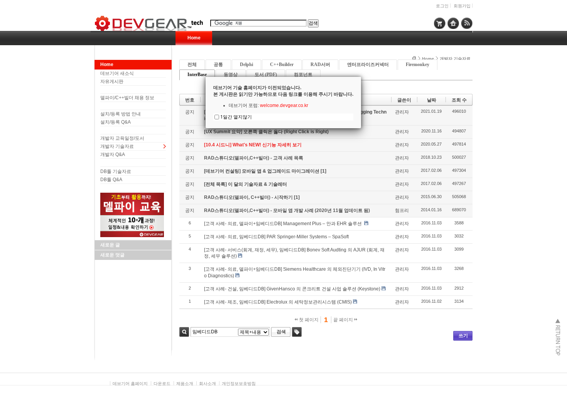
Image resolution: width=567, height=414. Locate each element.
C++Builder (282, 64)
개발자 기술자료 (117, 146)
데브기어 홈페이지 (130, 383)
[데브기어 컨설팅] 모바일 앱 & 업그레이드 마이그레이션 (262, 171)
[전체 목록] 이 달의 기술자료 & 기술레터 (245, 184)
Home (194, 38)
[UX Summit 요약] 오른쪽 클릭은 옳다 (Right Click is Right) (266, 131)
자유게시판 (111, 81)
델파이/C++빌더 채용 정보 (127, 97)
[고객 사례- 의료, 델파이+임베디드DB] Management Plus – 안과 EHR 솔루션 (283, 223)
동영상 (231, 74)
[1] (323, 171)
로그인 (442, 5)
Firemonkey (417, 64)
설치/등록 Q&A (115, 122)
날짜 (431, 100)
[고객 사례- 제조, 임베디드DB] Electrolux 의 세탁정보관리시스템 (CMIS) (278, 302)
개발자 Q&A (112, 154)
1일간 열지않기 (236, 117)
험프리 (402, 210)
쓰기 (463, 335)
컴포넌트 (303, 74)
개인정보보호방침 (239, 383)
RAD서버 (320, 64)
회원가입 (462, 5)
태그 (297, 332)
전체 (192, 64)
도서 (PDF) (266, 74)
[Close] (361, 77)
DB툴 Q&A (111, 179)
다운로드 (162, 383)
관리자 (402, 112)
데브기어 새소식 (117, 73)
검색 (184, 332)
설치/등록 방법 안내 (120, 114)
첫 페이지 (308, 319)
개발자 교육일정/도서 (122, 138)
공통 (218, 64)
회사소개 (207, 383)
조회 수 (459, 100)
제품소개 (184, 383)
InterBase (197, 74)
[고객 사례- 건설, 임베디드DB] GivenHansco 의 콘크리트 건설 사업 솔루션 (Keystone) (292, 289)
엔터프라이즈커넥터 (368, 64)
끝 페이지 (343, 319)
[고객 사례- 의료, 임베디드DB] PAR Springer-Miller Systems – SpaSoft (277, 236)
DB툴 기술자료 (115, 171)
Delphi (246, 64)
